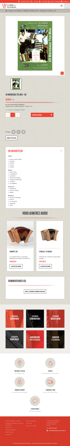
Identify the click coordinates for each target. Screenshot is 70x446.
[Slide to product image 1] (16, 84)
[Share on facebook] (13, 132)
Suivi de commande (31, 421)
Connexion (29, 423)
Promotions (9, 427)
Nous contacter (10, 432)
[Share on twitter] (18, 132)
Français (65, 1)
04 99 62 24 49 (53, 428)
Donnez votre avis (11, 138)
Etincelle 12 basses (45, 251)
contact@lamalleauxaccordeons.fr (57, 430)
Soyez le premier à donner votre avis (35, 291)
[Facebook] (19, 1)
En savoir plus (15, 150)
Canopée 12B (14, 251)
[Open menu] (61, 6)
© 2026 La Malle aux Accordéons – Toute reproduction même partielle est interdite (35, 443)
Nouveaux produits (11, 429)
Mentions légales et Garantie (13, 421)
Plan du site (9, 434)
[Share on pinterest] (23, 132)
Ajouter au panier (42, 115)
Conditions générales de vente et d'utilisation (14, 424)
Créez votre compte (31, 425)
